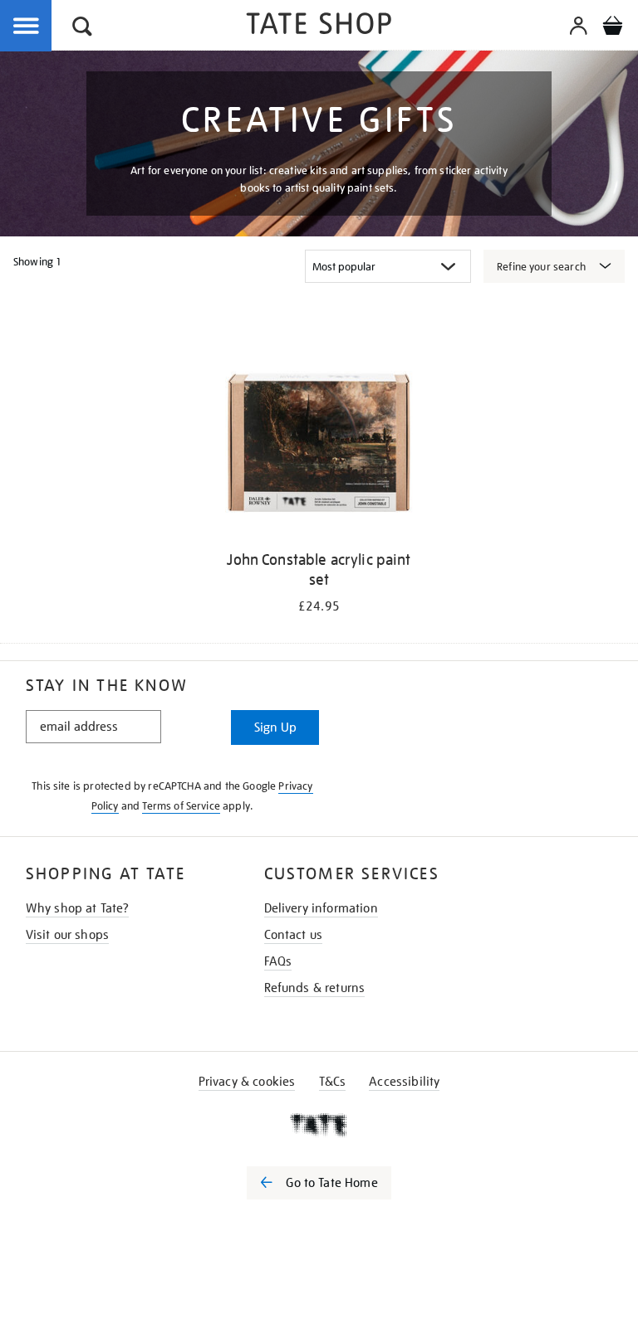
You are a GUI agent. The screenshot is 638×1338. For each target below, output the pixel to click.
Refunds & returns (315, 988)
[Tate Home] (319, 1125)
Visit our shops (67, 935)
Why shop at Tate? (78, 908)
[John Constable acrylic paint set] (319, 445)
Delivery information (321, 908)
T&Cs (332, 1081)
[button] (82, 29)
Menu (26, 26)
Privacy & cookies (247, 1081)
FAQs (278, 961)
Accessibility (404, 1081)
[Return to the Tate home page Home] (319, 26)
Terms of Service (181, 806)
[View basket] (612, 28)
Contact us (293, 935)
